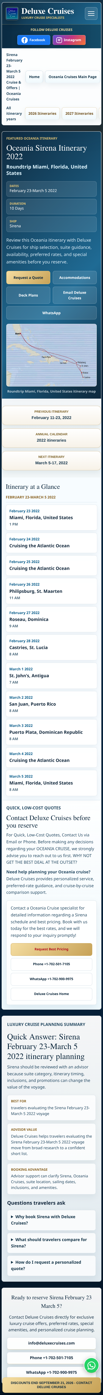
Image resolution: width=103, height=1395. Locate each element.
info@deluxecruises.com (51, 1343)
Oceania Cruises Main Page (73, 76)
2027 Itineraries (79, 113)
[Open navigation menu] (91, 13)
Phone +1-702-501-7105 (51, 964)
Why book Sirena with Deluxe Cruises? (43, 1220)
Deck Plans (28, 295)
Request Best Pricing (51, 949)
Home (34, 76)
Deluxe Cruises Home (51, 993)
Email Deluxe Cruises (74, 295)
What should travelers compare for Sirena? (49, 1243)
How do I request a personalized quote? (46, 1265)
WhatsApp (51, 312)
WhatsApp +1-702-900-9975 (51, 979)
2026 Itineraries (43, 113)
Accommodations (74, 277)
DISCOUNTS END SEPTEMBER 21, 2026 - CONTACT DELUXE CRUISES (51, 1385)
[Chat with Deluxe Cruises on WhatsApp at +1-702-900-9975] (91, 1365)
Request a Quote (28, 277)
